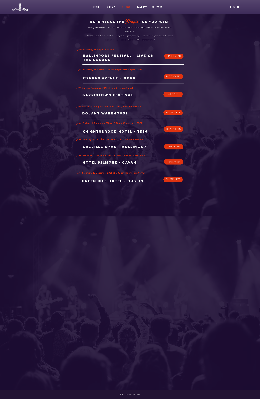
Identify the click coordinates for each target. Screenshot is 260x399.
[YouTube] (238, 7)
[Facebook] (230, 7)
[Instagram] (234, 7)
